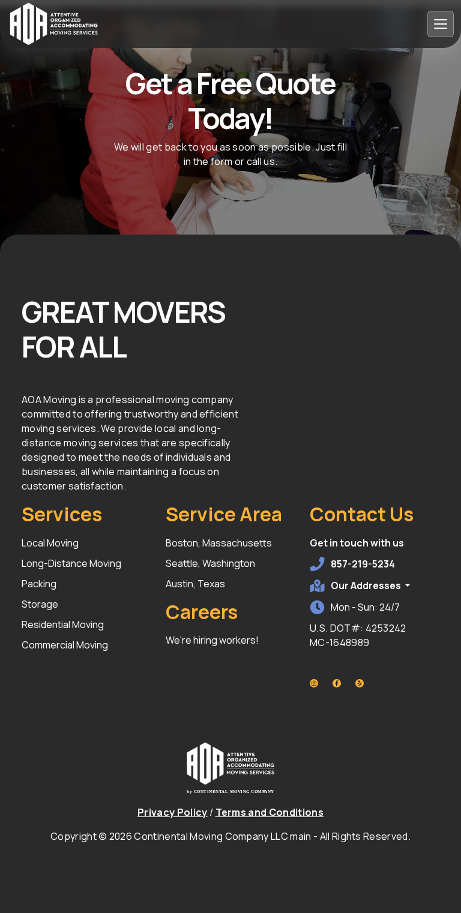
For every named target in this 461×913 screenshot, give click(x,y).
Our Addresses (367, 585)
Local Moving (50, 542)
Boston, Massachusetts (219, 542)
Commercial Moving (65, 644)
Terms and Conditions (269, 812)
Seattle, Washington (210, 563)
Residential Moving (63, 624)
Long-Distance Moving (71, 563)
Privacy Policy (172, 812)
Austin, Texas (195, 583)
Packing (39, 583)
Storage (40, 604)
